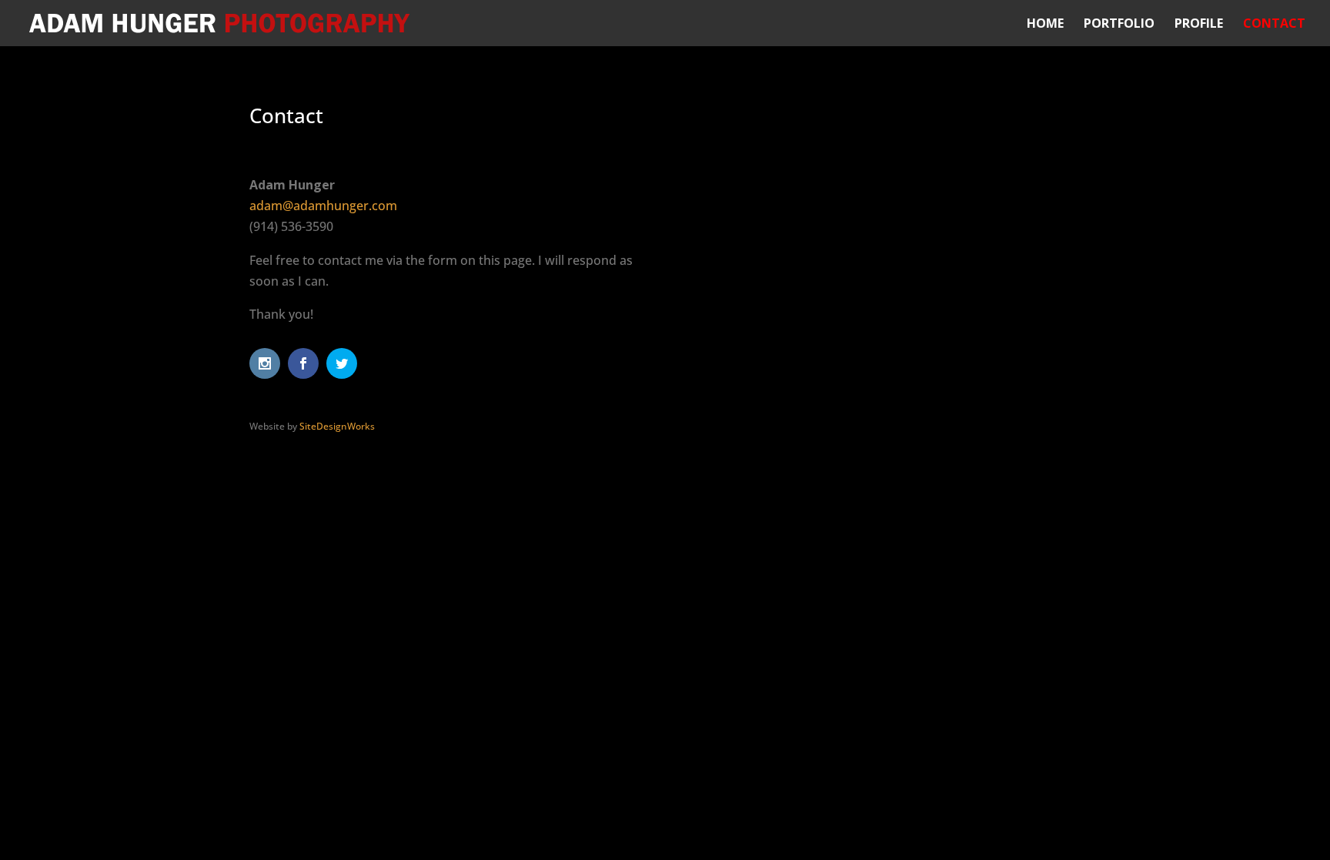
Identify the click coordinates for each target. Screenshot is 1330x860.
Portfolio (1119, 25)
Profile (1199, 25)
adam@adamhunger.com (323, 205)
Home (1045, 25)
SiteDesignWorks (337, 426)
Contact (1274, 25)
